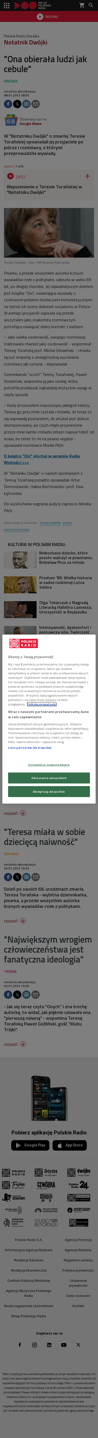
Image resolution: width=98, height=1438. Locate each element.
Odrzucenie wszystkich (49, 777)
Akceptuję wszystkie (49, 791)
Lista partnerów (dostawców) (29, 747)
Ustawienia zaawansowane (49, 764)
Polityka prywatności (42, 704)
